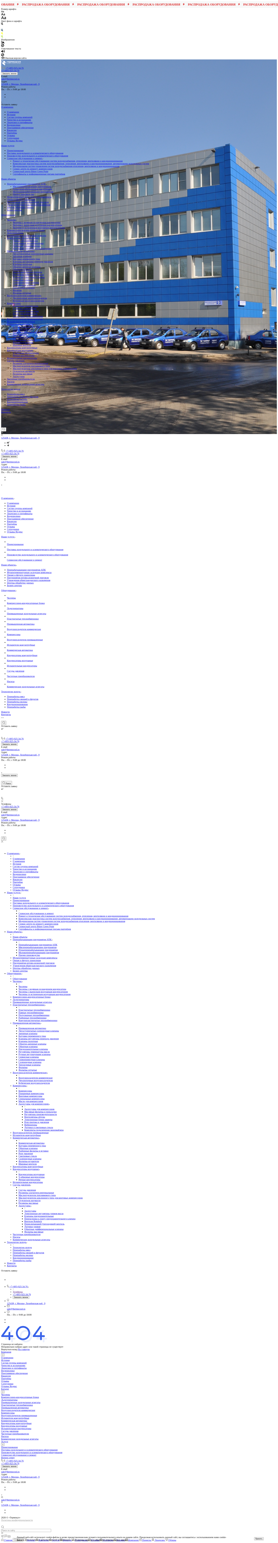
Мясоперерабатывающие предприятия (32, 186)
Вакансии (12, 130)
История (11, 114)
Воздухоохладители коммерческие (24, 295)
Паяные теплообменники (25, 241)
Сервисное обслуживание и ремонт (25, 158)
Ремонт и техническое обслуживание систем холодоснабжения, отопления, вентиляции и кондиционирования (67, 161)
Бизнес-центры (14, 210)
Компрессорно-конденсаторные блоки (26, 230)
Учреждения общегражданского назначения (28, 205)
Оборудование (8, 215)
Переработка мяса (16, 394)
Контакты (6, 412)
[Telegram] (8, 419)
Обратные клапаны (22, 269)
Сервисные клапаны (23, 280)
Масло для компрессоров (25, 314)
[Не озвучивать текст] (2, 55)
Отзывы (11, 135)
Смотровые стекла (22, 337)
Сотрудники (13, 138)
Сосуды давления (16, 361)
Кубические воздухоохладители (28, 301)
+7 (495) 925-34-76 (15, 68)
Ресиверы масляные (22, 374)
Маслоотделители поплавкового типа (31, 366)
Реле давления (20, 334)
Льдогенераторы (15, 233)
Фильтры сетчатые (22, 293)
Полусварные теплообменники (28, 243)
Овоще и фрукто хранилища (21, 199)
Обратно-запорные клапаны (27, 267)
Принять (259, 1539)
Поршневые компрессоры (25, 306)
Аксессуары (19, 376)
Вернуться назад (9, 1349)
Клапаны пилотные (22, 264)
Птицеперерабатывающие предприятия (32, 189)
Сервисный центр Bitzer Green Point (30, 171)
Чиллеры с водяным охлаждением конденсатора (36, 222)
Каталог (5, 1389)
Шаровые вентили (22, 345)
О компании (7, 107)
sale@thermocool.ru (10, 79)
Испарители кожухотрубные (21, 321)
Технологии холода (10, 389)
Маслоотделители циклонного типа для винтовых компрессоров (45, 368)
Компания (6, 1352)
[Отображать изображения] (2, 42)
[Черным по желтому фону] (2, 34)
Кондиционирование (17, 402)
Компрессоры (14, 303)
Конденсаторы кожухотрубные (22, 347)
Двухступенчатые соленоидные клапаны (33, 254)
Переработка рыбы (16, 404)
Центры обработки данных (20, 207)
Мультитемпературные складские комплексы (29, 197)
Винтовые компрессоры (24, 308)
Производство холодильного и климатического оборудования (37, 156)
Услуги (4, 1441)
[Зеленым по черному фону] (2, 37)
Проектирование (15, 150)
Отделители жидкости (24, 371)
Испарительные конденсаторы (22, 358)
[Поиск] (3, 429)
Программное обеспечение (20, 127)
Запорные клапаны (22, 256)
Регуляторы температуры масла (28, 274)
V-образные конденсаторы (26, 353)
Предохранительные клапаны (27, 272)
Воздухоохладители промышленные (25, 319)
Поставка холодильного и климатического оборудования (35, 153)
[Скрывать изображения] (2, 46)
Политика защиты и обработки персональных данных (101, 1540)
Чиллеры (11, 220)
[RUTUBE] (8, 417)
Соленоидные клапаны (24, 285)
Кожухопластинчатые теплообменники (32, 248)
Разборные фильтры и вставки (28, 332)
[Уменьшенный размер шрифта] (2, 11)
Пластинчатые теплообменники (23, 238)
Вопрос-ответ (8, 1457)
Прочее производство (23, 194)
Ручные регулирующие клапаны (29, 277)
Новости (5, 409)
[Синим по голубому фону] (2, 30)
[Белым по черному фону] (2, 27)
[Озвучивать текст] (3, 52)
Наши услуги (7, 145)
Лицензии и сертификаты (19, 122)
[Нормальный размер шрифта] (3, 14)
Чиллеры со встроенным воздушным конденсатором (39, 227)
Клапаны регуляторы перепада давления (33, 261)
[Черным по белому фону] (2, 24)
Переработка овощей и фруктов (22, 396)
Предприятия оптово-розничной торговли (28, 202)
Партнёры (12, 133)
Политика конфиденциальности (17, 1520)
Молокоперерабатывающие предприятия (33, 192)
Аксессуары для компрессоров (28, 316)
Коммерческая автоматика (20, 324)
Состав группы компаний (19, 117)
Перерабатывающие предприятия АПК (26, 184)
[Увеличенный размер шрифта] (3, 18)
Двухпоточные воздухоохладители (30, 298)
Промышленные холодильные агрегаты (26, 235)
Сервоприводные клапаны (26, 282)
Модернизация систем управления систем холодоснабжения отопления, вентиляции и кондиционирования (66, 166)
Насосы (10, 381)
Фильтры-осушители (23, 342)
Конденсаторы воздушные (20, 350)
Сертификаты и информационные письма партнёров (39, 174)
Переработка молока (17, 399)
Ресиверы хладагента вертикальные (30, 363)
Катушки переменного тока (26, 259)
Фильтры (17, 290)
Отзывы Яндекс (15, 140)
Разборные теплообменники (27, 246)
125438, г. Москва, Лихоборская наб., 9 (20, 84)
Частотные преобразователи (21, 379)
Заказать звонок (9, 73)
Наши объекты (8, 179)
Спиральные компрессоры (26, 311)
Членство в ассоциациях (19, 120)
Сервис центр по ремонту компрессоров (33, 169)
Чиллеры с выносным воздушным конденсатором (37, 225)
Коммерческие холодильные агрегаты (25, 384)
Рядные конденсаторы (23, 355)
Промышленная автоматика (21, 251)
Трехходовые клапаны (24, 287)
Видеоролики (13, 125)
